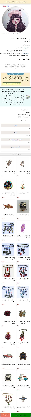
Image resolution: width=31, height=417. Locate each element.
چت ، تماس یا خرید (21, 415)
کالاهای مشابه (5, 415)
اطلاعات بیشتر (23, 59)
